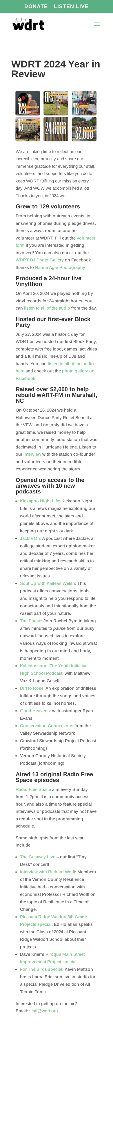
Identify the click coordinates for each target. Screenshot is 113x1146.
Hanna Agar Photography (60, 267)
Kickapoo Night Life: (40, 500)
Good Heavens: (35, 710)
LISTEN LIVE (71, 6)
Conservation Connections (46, 725)
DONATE (36, 6)
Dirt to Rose (31, 688)
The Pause (30, 620)
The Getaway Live (37, 856)
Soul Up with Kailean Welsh (47, 583)
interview (32, 454)
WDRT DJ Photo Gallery (40, 259)
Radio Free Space (33, 789)
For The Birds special (41, 969)
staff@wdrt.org (43, 1010)
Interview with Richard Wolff (47, 871)
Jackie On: (30, 538)
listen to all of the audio (47, 308)
